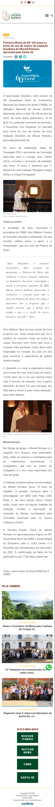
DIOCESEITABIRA (27, 738)
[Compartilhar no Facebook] (16, 57)
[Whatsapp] (33, 2)
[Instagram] (21, 2)
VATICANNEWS (27, 751)
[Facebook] (25, 2)
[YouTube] (29, 2)
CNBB (27, 764)
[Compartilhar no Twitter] (24, 57)
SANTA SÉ (28, 777)
